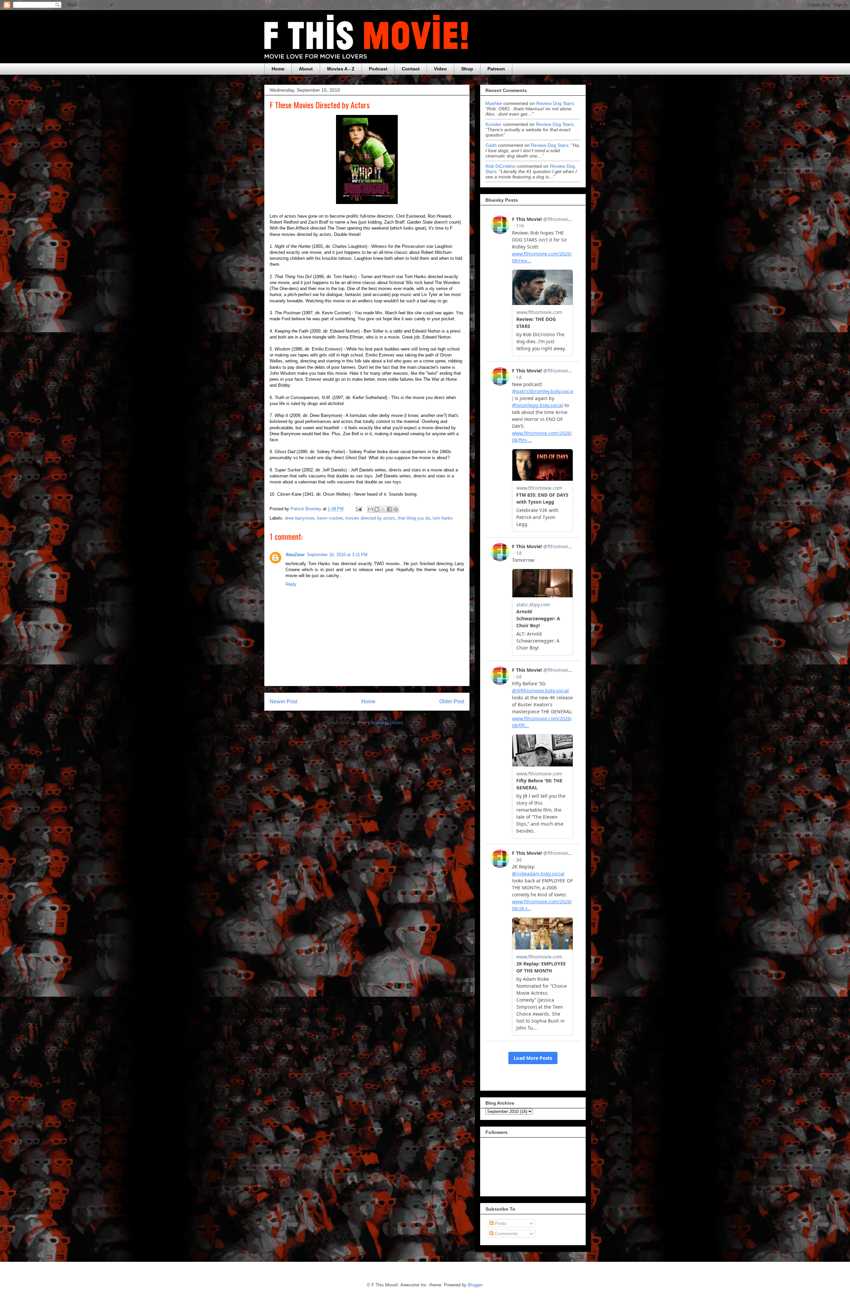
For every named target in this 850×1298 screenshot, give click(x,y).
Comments (505, 1233)
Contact (411, 68)
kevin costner (330, 518)
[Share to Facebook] (389, 509)
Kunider (493, 124)
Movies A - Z (341, 68)
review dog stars (555, 103)
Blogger (475, 1284)
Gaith (491, 145)
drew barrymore (299, 518)
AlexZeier (295, 554)
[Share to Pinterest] (395, 509)
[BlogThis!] (377, 509)
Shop (467, 68)
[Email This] (370, 509)
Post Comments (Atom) (380, 722)
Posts (499, 1223)
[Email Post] (358, 508)
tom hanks (443, 518)
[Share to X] (383, 509)
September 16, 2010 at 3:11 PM (337, 554)
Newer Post (283, 701)
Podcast (378, 68)
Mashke (493, 103)
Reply (291, 584)
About (306, 68)
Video (440, 68)
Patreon (496, 68)
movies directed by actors (370, 518)
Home (278, 68)
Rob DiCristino (500, 166)
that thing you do (414, 518)
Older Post (451, 701)
